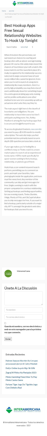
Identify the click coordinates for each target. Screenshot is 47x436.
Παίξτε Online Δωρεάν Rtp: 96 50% (20, 368)
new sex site (36, 129)
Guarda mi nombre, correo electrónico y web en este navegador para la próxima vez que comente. (23, 329)
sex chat (11, 11)
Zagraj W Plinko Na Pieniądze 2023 (21, 372)
